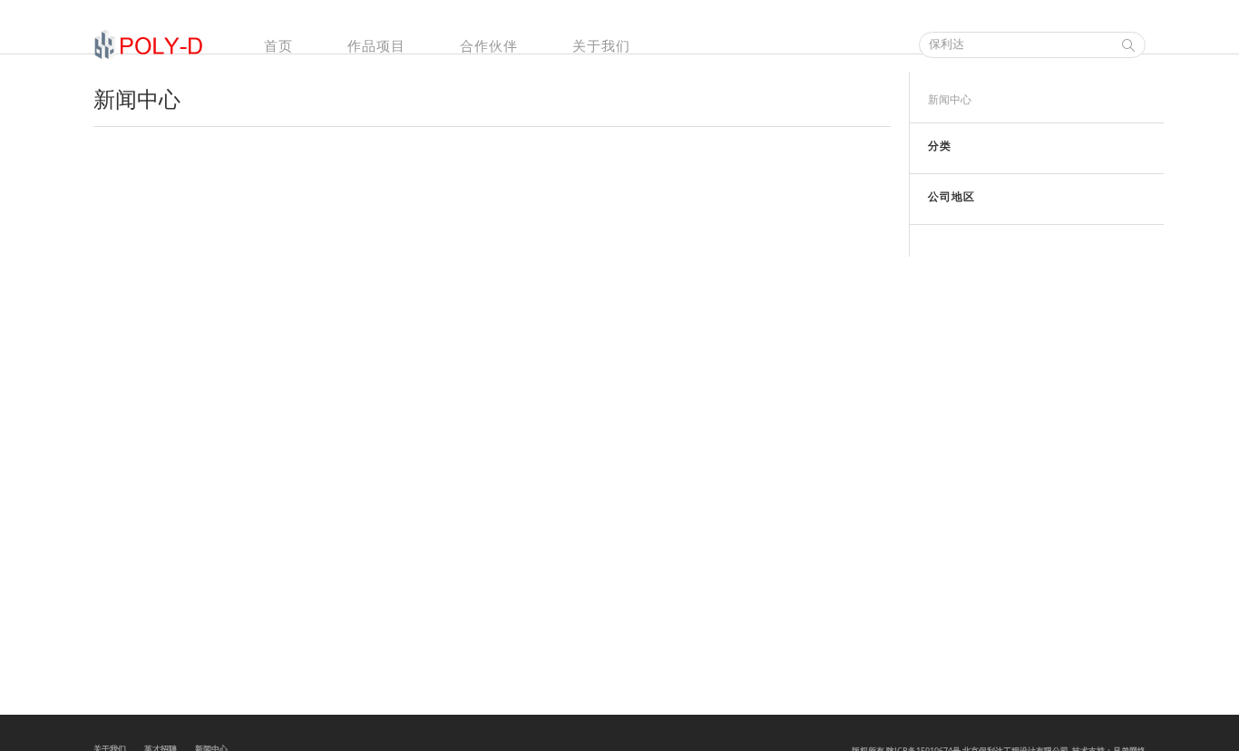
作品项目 (376, 45)
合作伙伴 (489, 45)
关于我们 (601, 45)
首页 (278, 45)
